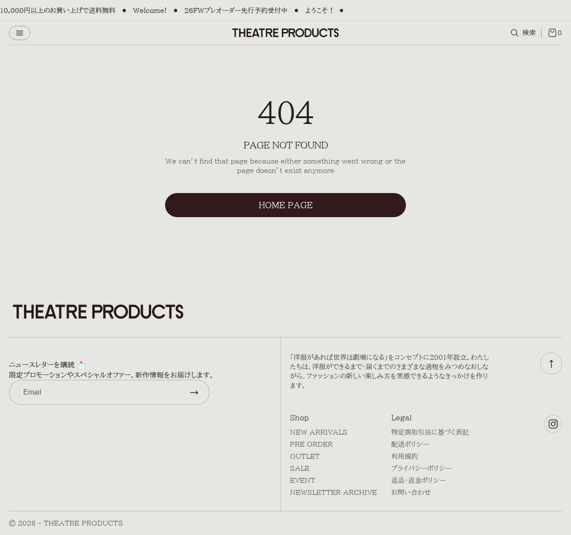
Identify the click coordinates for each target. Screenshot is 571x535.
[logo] (285, 33)
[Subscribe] (194, 392)
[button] (19, 33)
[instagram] (553, 424)
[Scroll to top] (551, 363)
